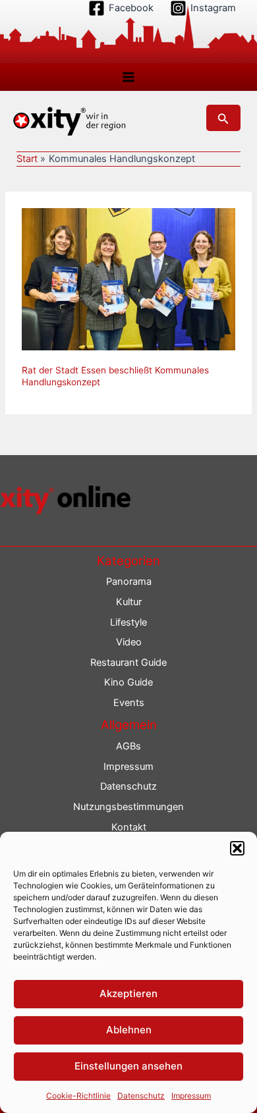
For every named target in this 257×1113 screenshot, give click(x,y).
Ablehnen (129, 1029)
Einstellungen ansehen (128, 1066)
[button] (237, 848)
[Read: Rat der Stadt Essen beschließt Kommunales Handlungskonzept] (128, 279)
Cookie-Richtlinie (78, 1095)
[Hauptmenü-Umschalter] (128, 77)
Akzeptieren (128, 993)
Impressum (191, 1095)
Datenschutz (141, 1095)
